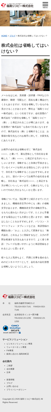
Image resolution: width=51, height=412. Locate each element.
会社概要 (10, 369)
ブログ (9, 383)
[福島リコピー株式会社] (17, 3)
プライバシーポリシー (16, 389)
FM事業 (10, 350)
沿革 (8, 372)
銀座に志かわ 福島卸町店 (18, 354)
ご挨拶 (9, 365)
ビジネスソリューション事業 (19, 344)
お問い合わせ (12, 386)
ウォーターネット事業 (16, 347)
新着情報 (10, 379)
